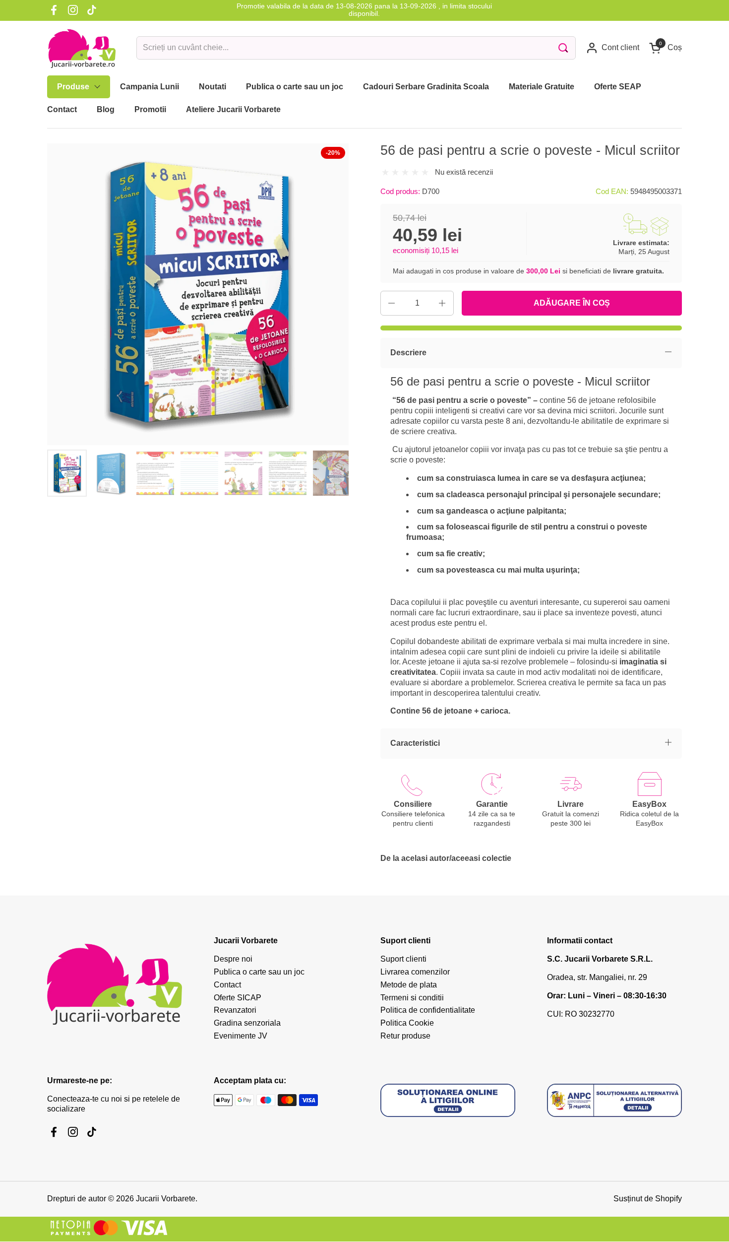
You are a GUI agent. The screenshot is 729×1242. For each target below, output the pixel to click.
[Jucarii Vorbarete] (82, 48)
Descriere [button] (408, 352)
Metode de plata (408, 985)
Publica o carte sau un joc (259, 972)
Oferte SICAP (237, 997)
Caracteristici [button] (415, 743)
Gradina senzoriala (247, 1023)
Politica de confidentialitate (427, 1010)
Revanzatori (235, 1010)
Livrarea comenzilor (415, 972)
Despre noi (233, 959)
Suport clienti (403, 959)
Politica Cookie (407, 1023)
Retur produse (405, 1036)
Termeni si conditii (412, 997)
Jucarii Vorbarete (165, 1198)
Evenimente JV (240, 1036)
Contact (227, 985)
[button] (665, 48)
